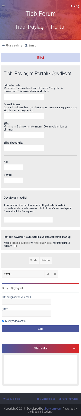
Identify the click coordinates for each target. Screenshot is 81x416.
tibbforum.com (53, 408)
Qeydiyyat (17, 288)
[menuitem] (74, 6)
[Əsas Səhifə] (40, 13)
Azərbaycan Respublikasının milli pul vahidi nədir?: (35, 205)
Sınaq (32, 45)
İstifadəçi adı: (12, 85)
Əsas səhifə (13, 45)
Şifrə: (7, 123)
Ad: (6, 161)
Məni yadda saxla (15, 320)
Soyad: (8, 174)
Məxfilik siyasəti (43, 242)
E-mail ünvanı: (12, 104)
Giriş (5, 288)
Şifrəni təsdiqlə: (13, 142)
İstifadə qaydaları (19, 242)
